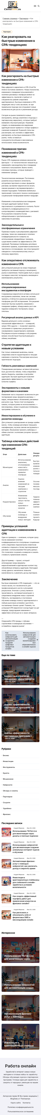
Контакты (26, 1103)
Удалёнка (7, 808)
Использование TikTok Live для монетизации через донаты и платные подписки (25, 833)
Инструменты (9, 767)
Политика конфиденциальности (20, 1107)
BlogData (14, 1099)
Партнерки (23, 18)
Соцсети (6, 802)
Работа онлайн (20, 1065)
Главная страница (10, 18)
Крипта (6, 773)
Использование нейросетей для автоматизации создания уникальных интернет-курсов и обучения (26, 848)
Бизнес (6, 755)
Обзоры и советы (10, 791)
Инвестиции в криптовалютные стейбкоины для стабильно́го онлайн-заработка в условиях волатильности (26, 882)
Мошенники (8, 779)
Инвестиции (8, 761)
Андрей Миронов (19, 828)
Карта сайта (16, 1103)
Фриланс (7, 814)
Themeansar (25, 1099)
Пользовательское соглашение (20, 1111)
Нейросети (7, 785)
